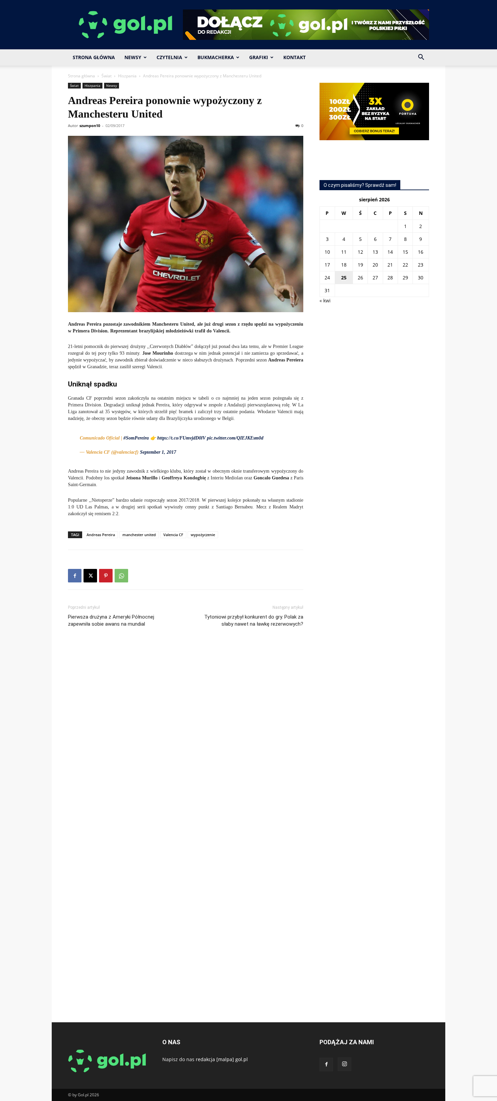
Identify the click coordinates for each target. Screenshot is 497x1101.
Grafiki (258, 57)
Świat (106, 76)
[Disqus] (185, 733)
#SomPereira (136, 438)
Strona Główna (94, 57)
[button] (421, 58)
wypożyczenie (203, 534)
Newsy (132, 57)
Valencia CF (173, 534)
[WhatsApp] (121, 575)
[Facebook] (74, 575)
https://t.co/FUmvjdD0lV (181, 438)
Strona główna (81, 76)
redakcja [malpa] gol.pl (222, 1059)
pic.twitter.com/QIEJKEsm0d (235, 438)
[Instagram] (344, 1064)
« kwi (325, 300)
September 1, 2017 (158, 452)
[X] (90, 575)
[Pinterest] (106, 575)
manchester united (139, 534)
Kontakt (294, 57)
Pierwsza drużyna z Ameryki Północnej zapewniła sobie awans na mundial (111, 620)
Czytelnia (169, 57)
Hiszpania (127, 76)
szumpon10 (89, 125)
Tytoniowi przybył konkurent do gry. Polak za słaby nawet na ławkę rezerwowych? (253, 620)
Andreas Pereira (101, 534)
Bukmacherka (215, 57)
